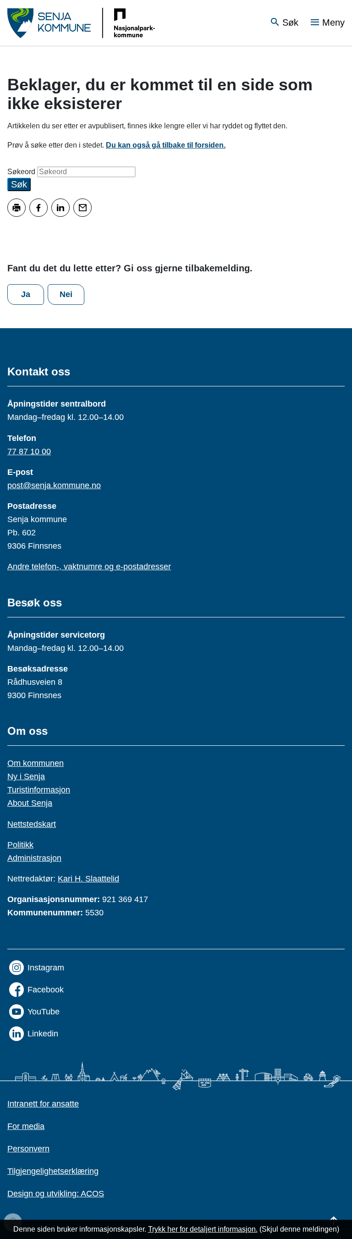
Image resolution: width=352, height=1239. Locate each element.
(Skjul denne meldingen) (299, 1229)
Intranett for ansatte (43, 1103)
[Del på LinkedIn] (60, 207)
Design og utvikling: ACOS (55, 1193)
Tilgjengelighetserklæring (53, 1171)
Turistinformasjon (38, 789)
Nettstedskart (31, 824)
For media (25, 1126)
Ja (25, 294)
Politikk (20, 844)
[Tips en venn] (82, 207)
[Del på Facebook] (38, 207)
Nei (66, 294)
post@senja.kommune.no (54, 485)
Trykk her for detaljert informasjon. (203, 1229)
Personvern (28, 1148)
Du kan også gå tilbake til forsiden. (166, 145)
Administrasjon (34, 858)
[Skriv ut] (16, 207)
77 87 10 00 (29, 451)
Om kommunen (35, 763)
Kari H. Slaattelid (88, 878)
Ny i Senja (26, 776)
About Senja (29, 803)
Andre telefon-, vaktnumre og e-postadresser (89, 566)
